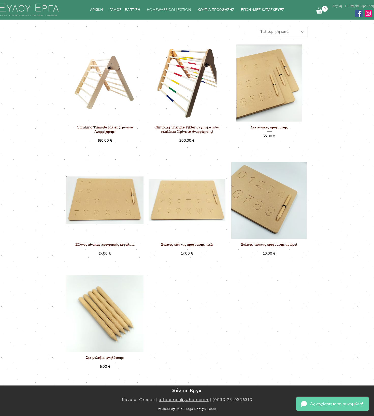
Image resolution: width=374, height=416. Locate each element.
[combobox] (282, 32)
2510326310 (240, 400)
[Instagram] (368, 13)
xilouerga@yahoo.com (184, 400)
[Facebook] (359, 13)
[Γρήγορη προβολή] (104, 83)
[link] (322, 10)
